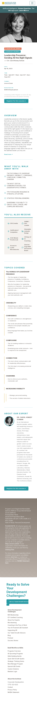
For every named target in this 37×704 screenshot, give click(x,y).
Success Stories (13, 640)
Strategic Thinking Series (16, 661)
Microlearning (12, 622)
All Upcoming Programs (15, 653)
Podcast (10, 638)
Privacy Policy (12, 690)
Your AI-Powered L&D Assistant (18, 628)
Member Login (12, 671)
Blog (9, 635)
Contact (10, 687)
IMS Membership (13, 615)
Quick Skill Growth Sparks (16, 659)
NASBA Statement (13, 692)
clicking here (9, 549)
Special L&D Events (14, 666)
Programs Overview (14, 651)
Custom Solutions (13, 669)
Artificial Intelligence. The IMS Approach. (18, 9)
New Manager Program (15, 664)
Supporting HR (12, 630)
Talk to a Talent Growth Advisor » (17, 602)
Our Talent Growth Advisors (17, 633)
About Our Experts (14, 620)
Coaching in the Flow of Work (17, 625)
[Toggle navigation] (32, 3)
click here (14, 557)
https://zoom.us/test (12, 544)
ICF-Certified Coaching (15, 617)
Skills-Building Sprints (15, 656)
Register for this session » (16, 101)
